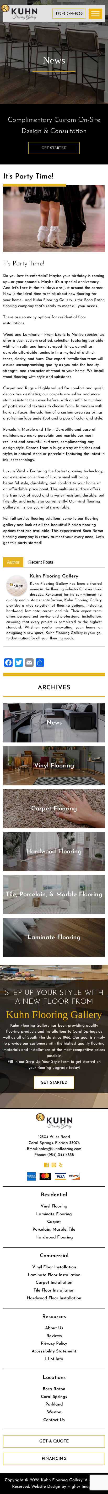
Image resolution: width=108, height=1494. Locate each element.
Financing (54, 1459)
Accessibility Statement (54, 1351)
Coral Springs (54, 1397)
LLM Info (54, 1359)
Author (13, 562)
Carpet (54, 1222)
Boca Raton (54, 1389)
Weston (54, 1412)
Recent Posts (40, 562)
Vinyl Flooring (54, 1206)
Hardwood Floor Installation (54, 1298)
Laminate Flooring (54, 1214)
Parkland (54, 1404)
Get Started (54, 148)
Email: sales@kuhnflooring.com (54, 1149)
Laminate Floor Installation (54, 1275)
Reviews (54, 1336)
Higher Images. (81, 1487)
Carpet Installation (54, 1283)
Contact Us (54, 1420)
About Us (54, 1328)
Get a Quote (54, 1441)
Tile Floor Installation (54, 1290)
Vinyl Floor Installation (54, 1267)
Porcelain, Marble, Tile (54, 1230)
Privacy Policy (54, 1344)
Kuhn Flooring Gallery (54, 576)
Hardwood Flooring (54, 1237)
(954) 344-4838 (69, 14)
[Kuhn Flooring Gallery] (16, 585)
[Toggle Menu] (95, 13)
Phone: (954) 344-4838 (54, 1155)
